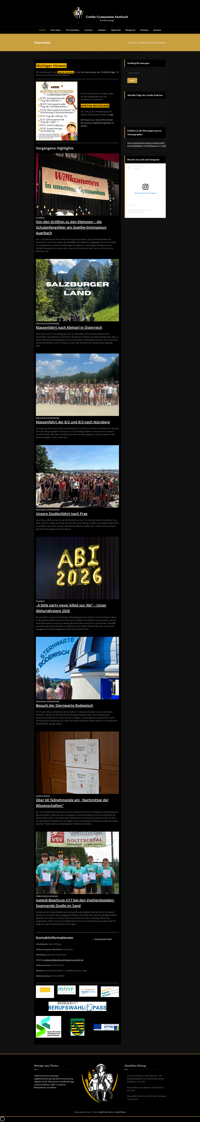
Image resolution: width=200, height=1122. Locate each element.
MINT (53, 1084)
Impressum (157, 30)
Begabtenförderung (43, 1078)
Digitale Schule (40, 1081)
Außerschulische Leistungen (47, 896)
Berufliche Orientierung (62, 1078)
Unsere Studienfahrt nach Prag (61, 513)
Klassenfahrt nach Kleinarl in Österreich (69, 327)
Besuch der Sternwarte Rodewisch (64, 705)
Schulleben (101, 30)
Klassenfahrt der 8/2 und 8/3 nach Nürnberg (73, 422)
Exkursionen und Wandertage (47, 323)
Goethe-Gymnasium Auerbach (107, 17)
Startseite (42, 30)
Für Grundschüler (72, 30)
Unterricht (88, 30)
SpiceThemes (120, 1112)
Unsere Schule (55, 30)
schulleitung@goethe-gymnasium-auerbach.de (63, 960)
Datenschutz (144, 30)
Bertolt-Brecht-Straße (103, 939)
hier (113, 72)
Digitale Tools (116, 30)
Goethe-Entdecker (43, 796)
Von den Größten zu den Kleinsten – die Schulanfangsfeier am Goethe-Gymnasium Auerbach (71, 227)
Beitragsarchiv (130, 30)
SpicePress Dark (105, 1112)
